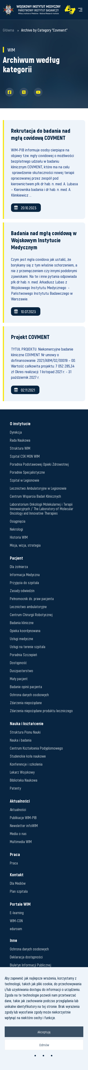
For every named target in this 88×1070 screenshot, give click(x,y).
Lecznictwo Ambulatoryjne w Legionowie (38, 488)
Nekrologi (16, 529)
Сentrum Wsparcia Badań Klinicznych (35, 496)
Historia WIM (19, 537)
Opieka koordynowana (25, 630)
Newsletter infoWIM (24, 825)
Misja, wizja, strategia (25, 545)
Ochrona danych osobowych (29, 694)
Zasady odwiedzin (22, 590)
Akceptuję (44, 1032)
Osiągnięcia (17, 521)
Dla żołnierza (19, 566)
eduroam (16, 928)
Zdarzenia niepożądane (26, 702)
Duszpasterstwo (21, 670)
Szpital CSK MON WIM (25, 456)
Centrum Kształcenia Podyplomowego (36, 748)
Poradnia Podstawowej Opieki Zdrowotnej (39, 464)
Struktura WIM (20, 448)
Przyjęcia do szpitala (24, 582)
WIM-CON (16, 920)
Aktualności (18, 809)
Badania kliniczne (22, 622)
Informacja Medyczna (25, 574)
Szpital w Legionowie (24, 480)
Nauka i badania (20, 740)
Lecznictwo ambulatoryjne (28, 606)
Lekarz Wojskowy (22, 772)
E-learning (17, 912)
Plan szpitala (19, 891)
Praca (14, 863)
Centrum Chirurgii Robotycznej (31, 614)
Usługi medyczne (21, 638)
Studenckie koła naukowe (28, 756)
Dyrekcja (16, 432)
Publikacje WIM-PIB (23, 817)
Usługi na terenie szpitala (27, 646)
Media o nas (18, 833)
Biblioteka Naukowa (23, 780)
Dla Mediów (18, 883)
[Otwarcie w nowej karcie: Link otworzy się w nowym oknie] (70, 9)
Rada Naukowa (20, 440)
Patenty (15, 788)
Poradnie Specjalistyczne (27, 472)
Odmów (44, 1045)
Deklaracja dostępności (26, 957)
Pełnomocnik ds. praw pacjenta (32, 598)
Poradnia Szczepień (23, 654)
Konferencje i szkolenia (26, 764)
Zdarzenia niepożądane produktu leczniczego (41, 710)
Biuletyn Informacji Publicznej (30, 965)
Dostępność (18, 662)
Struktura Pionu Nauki (25, 732)
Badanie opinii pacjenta (26, 686)
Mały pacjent (19, 678)
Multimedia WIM (21, 841)
